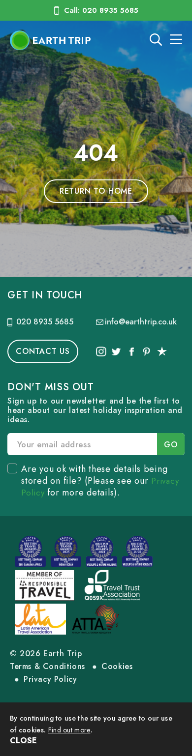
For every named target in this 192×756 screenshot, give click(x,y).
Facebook (131, 351)
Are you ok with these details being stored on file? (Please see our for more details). (100, 480)
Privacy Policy (50, 679)
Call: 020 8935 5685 (101, 10)
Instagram (101, 351)
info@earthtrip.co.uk (141, 321)
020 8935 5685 (44, 321)
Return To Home (96, 191)
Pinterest (146, 351)
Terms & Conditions (47, 666)
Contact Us (43, 351)
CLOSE (23, 740)
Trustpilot (162, 351)
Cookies (116, 666)
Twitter (116, 351)
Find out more (69, 730)
